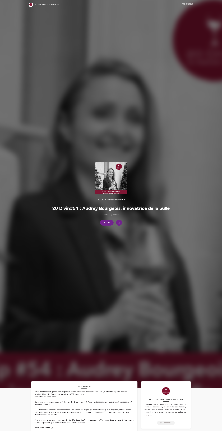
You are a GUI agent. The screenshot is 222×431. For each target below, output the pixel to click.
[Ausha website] (187, 4)
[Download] (119, 223)
